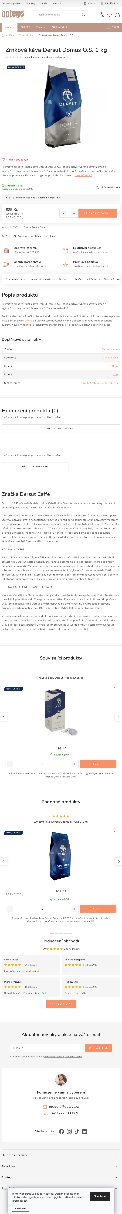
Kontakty (30, 3)
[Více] (112, 27)
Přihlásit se (98, 1047)
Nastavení (20, 1208)
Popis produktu (14, 279)
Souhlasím (100, 1196)
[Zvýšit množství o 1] (74, 213)
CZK (90, 3)
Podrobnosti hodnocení (53, 56)
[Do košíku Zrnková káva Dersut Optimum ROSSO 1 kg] (98, 909)
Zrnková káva (110, 357)
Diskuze (63, 279)
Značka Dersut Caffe (86, 279)
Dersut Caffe (39, 227)
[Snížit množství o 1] (64, 213)
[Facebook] (61, 1131)
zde (26, 1201)
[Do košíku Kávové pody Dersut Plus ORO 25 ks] (98, 764)
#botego (8, 1177)
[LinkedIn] (84, 1131)
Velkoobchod (60, 3)
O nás (44, 3)
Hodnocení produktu (40, 279)
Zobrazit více (61, 1004)
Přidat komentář (35, 466)
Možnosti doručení (110, 187)
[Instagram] (69, 1131)
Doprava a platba (11, 3)
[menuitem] (10, 27)
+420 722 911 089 (103, 14)
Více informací (83, 175)
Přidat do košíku (97, 213)
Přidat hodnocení (61, 428)
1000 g (113, 366)
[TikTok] (76, 1131)
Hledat (83, 15)
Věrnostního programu (48, 197)
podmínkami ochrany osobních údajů (62, 1056)
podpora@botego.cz (64, 1107)
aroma (29, 320)
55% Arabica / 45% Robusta (100, 383)
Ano (115, 374)
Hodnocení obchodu (61, 941)
